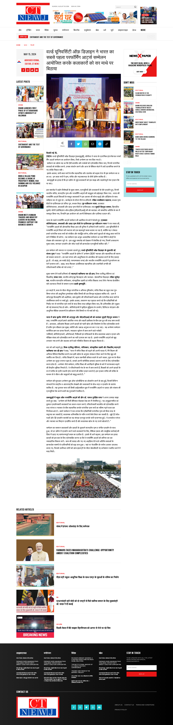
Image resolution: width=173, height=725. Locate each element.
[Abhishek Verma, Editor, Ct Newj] (19, 62)
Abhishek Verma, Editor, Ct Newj (31, 62)
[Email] (92, 144)
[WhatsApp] (85, 144)
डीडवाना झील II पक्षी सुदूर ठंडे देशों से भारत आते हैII (27, 678)
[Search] (135, 7)
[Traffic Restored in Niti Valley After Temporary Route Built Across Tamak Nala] (129, 151)
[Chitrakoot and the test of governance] (30, 130)
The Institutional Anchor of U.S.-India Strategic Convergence (82, 666)
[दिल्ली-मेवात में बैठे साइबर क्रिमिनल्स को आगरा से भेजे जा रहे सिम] (35, 626)
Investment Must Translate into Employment (145, 123)
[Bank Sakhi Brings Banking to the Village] (129, 136)
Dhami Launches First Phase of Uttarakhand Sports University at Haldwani (28, 112)
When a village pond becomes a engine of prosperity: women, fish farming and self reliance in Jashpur (73, 37)
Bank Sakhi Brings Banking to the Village (145, 138)
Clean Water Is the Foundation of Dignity (143, 94)
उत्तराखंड (20, 105)
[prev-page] (125, 162)
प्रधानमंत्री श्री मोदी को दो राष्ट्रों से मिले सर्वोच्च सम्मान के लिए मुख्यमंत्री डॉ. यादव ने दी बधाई (87, 602)
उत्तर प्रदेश (59, 624)
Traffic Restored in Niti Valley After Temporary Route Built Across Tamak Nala (145, 152)
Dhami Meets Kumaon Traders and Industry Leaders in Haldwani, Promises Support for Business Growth (27, 219)
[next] (152, 36)
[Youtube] (37, 70)
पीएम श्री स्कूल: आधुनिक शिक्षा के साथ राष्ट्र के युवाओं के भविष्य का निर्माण (87, 577)
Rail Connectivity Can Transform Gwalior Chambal (148, 20)
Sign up (140, 190)
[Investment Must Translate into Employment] (129, 122)
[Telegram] (99, 144)
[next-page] (128, 162)
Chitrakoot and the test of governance (29, 145)
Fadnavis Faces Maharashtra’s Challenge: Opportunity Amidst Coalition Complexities (85, 551)
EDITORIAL (145, 15)
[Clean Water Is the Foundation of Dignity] (129, 93)
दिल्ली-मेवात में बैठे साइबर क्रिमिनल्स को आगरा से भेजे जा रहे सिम (83, 628)
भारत (25, 45)
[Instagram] (28, 70)
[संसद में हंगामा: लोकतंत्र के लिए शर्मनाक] (35, 525)
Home (18, 45)
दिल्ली (32, 45)
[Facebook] (23, 70)
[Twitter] (32, 70)
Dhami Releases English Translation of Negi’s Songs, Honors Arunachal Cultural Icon (144, 108)
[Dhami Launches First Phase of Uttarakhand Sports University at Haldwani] (30, 94)
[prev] (149, 36)
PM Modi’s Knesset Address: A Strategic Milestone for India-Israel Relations (82, 659)
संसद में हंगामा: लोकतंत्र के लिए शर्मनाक (72, 526)
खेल (57, 597)
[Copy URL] (106, 144)
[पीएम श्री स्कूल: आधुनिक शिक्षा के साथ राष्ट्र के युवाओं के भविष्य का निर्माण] (35, 575)
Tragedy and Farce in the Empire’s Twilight (80, 671)
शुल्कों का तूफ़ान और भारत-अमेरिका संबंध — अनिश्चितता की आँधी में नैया (80, 681)
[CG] (95, 17)
